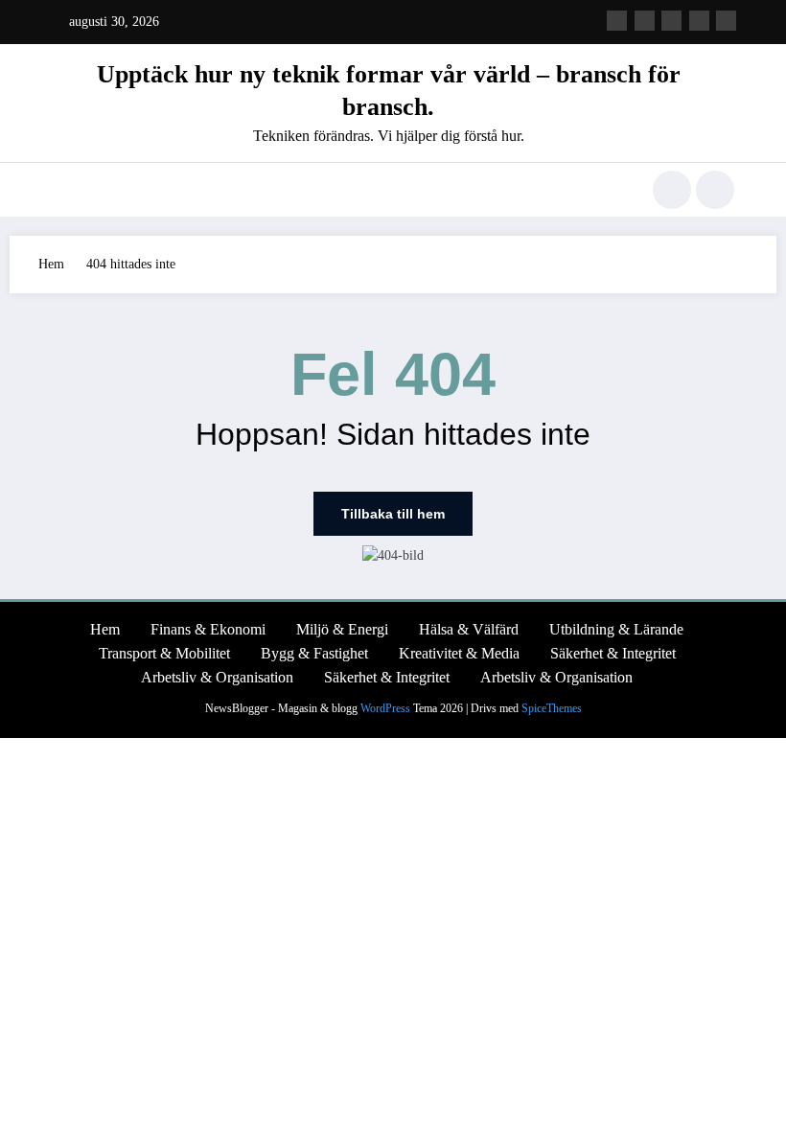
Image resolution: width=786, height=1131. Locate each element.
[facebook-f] (617, 21)
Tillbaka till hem (393, 513)
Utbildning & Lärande (616, 629)
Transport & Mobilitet (164, 653)
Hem (105, 629)
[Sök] (672, 189)
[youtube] (726, 21)
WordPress (385, 708)
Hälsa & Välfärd (469, 629)
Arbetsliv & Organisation (217, 677)
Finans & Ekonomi (208, 629)
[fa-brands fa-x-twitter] (645, 21)
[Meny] (62, 190)
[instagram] (699, 21)
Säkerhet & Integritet (613, 653)
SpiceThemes (551, 708)
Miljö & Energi (342, 629)
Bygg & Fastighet (314, 653)
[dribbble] (671, 21)
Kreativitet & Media (459, 653)
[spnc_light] (715, 190)
